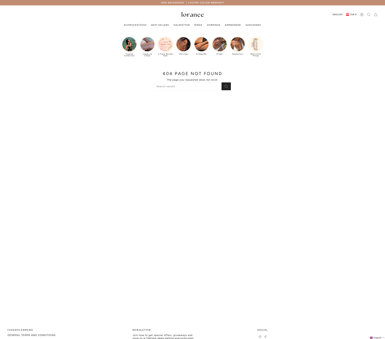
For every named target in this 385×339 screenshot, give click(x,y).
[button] (135, 25)
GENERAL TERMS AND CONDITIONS (31, 335)
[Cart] (375, 14)
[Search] (226, 86)
